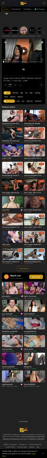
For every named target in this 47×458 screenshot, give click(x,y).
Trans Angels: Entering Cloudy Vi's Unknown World (11, 193)
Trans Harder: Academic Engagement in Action (11, 262)
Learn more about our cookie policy (33, 436)
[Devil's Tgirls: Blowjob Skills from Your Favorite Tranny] (34, 204)
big (22, 93)
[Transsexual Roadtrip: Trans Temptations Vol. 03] (34, 170)
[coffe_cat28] (12, 239)
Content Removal (35, 444)
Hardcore (38, 101)
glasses (12, 97)
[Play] (23, 51)
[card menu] (22, 124)
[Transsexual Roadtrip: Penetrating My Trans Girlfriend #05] (34, 256)
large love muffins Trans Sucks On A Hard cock (33, 158)
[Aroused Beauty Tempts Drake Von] (12, 170)
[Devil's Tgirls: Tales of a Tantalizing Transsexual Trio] (34, 187)
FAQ (37, 447)
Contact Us (23, 444)
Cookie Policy (10, 447)
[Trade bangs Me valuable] (34, 118)
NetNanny (32, 439)
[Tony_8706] (12, 204)
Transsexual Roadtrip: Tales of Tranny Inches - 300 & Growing (33, 141)
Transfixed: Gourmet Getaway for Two (11, 123)
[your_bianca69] (12, 308)
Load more (23, 268)
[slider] (23, 61)
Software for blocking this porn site (14, 439)
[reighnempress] (12, 378)
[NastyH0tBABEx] (34, 378)
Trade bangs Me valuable (32, 123)
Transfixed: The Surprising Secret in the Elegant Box (11, 141)
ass (26, 93)
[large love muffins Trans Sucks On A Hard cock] (34, 152)
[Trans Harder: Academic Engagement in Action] (12, 256)
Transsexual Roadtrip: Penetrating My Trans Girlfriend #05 (33, 262)
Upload (31, 447)
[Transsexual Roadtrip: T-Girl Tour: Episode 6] (12, 222)
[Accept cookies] (43, 453)
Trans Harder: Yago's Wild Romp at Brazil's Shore (33, 227)
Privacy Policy (22, 447)
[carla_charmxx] (12, 343)
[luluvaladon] (12, 290)
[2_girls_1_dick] (12, 152)
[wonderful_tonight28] (12, 326)
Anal (18, 101)
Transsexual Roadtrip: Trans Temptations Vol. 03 (33, 175)
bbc (31, 93)
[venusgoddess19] (34, 326)
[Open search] (44, 3)
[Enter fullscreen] (42, 60)
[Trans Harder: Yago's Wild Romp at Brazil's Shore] (34, 222)
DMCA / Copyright (10, 444)
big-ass (20, 97)
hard (6, 97)
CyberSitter (40, 439)
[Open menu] (3, 3)
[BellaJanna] (34, 361)
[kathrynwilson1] (34, 308)
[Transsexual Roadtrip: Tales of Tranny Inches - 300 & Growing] (34, 135)
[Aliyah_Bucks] (34, 343)
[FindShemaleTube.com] (24, 3)
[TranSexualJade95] (12, 361)
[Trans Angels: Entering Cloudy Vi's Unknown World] (12, 187)
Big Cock (30, 101)
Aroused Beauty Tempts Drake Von (11, 175)
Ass (23, 101)
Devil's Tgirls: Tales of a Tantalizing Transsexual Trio (33, 193)
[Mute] (5, 42)
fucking (37, 93)
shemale (15, 93)
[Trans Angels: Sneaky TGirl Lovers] (34, 239)
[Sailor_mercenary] (34, 290)
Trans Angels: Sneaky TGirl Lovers (33, 244)
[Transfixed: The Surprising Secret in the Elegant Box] (12, 135)
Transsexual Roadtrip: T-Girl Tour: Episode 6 (11, 227)
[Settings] (42, 42)
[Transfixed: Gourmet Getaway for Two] (12, 118)
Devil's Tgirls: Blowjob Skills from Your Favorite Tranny (33, 210)
